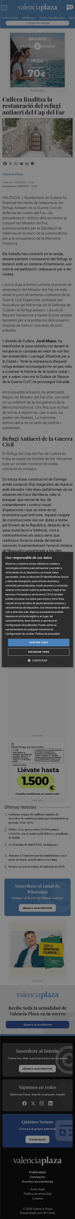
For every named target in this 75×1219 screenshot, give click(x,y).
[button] (37, 660)
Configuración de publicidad (21, 625)
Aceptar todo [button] (38, 642)
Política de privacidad (47, 634)
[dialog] (37, 609)
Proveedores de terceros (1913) (35, 594)
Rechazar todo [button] (38, 651)
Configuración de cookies (19, 634)
